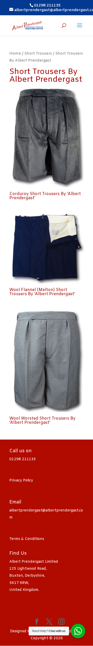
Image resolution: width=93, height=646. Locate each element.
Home (15, 53)
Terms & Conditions (26, 539)
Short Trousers (38, 53)
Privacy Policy (21, 480)
